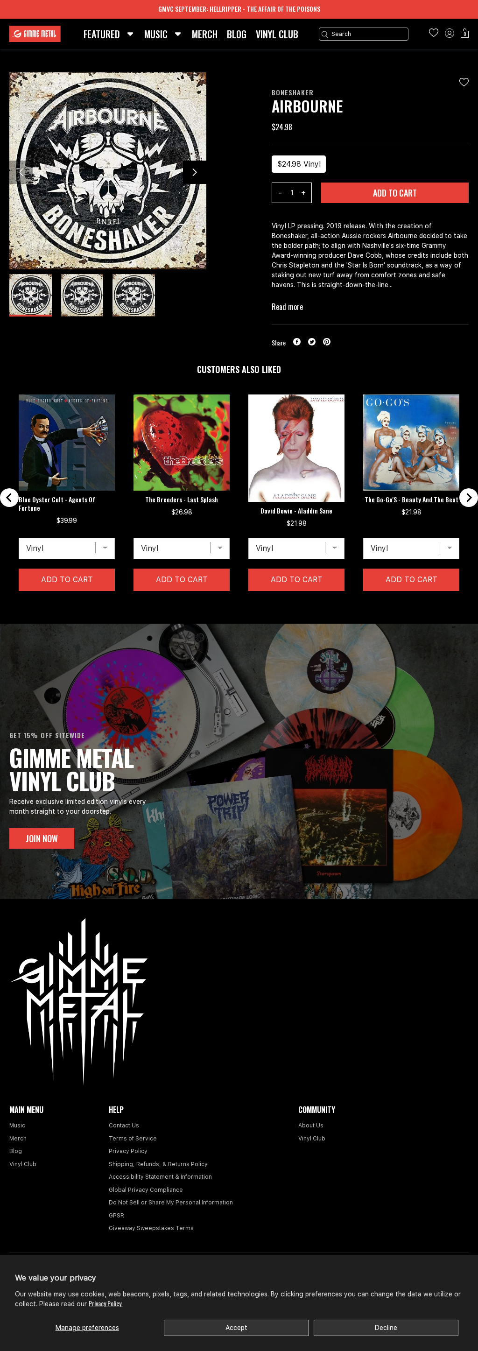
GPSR (116, 1215)
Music (17, 1125)
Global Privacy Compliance (146, 1190)
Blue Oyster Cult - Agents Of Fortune (57, 503)
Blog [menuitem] (236, 34)
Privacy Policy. (106, 1303)
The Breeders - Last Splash (181, 499)
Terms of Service (133, 1138)
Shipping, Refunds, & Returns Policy (158, 1164)
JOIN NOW (42, 838)
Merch (18, 1138)
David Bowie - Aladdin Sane (296, 511)
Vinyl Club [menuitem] (277, 34)
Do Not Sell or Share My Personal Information (171, 1202)
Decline (386, 1327)
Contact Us (124, 1125)
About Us (310, 1125)
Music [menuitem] (156, 34)
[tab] (231, 605)
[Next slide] (468, 497)
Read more (287, 306)
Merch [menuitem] (205, 34)
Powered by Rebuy (239, 617)
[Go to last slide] (9, 497)
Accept (236, 1327)
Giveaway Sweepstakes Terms (151, 1228)
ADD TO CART (395, 193)
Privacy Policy (128, 1151)
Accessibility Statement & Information (160, 1177)
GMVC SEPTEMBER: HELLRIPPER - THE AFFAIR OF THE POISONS (239, 9)
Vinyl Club (22, 1164)
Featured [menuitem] (102, 34)
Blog (15, 1151)
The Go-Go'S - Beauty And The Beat (411, 499)
